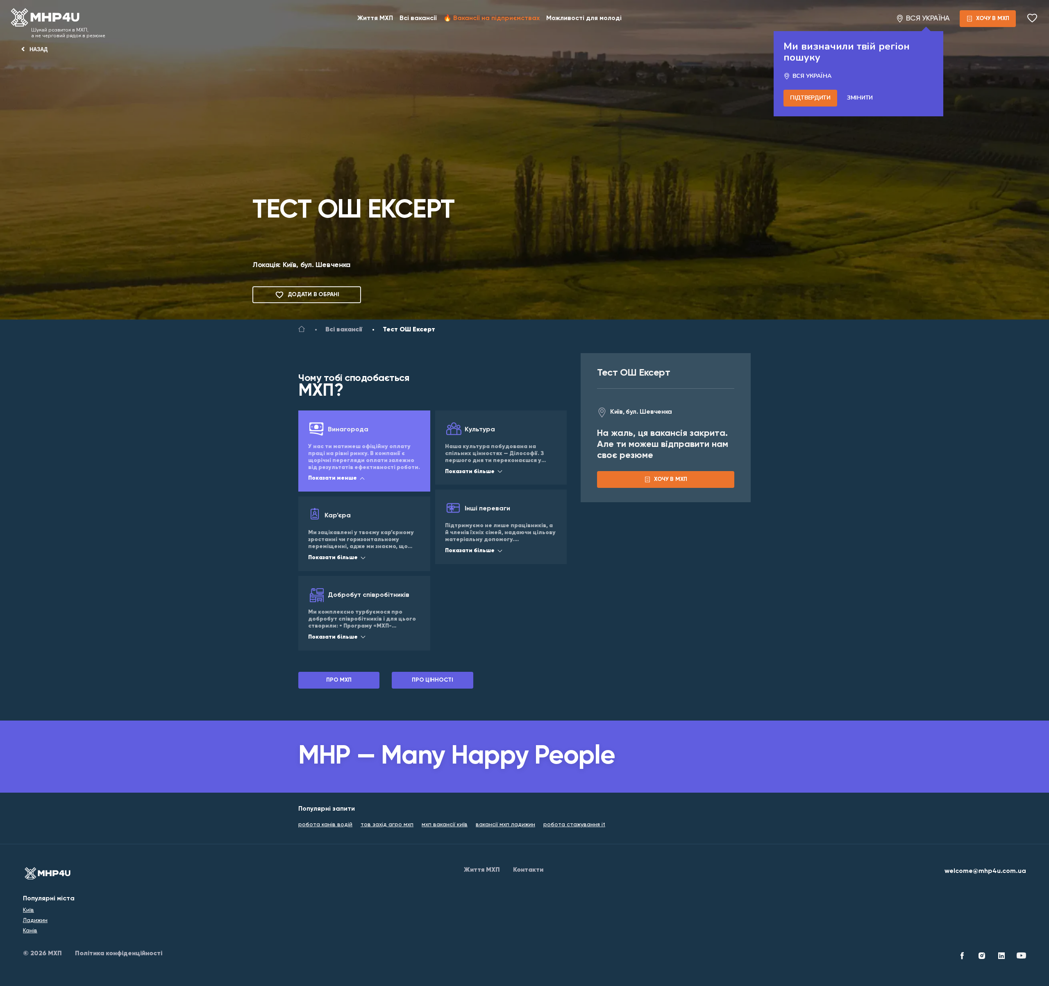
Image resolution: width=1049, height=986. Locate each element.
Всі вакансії (418, 18)
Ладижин (35, 920)
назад (39, 49)
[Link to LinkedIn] (1001, 957)
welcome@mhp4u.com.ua (985, 871)
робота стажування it (574, 824)
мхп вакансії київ (445, 824)
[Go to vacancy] (301, 330)
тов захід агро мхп (387, 824)
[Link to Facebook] (962, 957)
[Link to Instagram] (982, 957)
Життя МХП (375, 18)
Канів (30, 931)
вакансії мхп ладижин (505, 824)
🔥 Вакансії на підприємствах (491, 18)
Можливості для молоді (584, 18)
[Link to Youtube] (1021, 957)
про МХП (339, 680)
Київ (28, 910)
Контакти (528, 870)
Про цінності (432, 680)
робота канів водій (325, 824)
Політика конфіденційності (118, 953)
